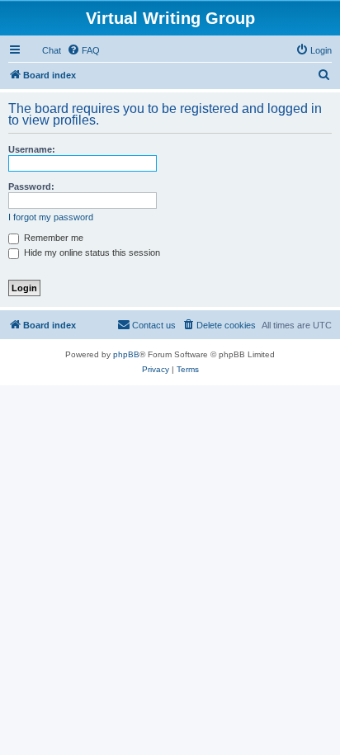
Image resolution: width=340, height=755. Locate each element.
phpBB (126, 354)
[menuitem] (83, 50)
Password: (31, 186)
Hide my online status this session (90, 252)
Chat (51, 50)
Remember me (52, 238)
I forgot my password (50, 217)
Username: (31, 149)
